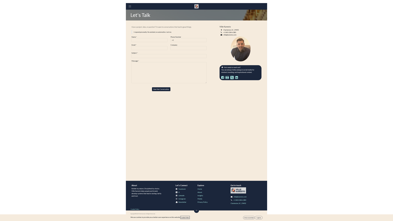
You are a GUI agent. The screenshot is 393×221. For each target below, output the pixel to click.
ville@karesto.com (240, 197)
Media (200, 199)
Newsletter (182, 202)
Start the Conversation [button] (161, 89)
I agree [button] (258, 218)
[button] (196, 210)
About (200, 192)
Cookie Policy (135, 209)
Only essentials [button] (249, 218)
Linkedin (181, 195)
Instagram (182, 199)
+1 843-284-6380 (239, 200)
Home (200, 189)
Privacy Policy (203, 202)
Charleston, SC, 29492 (238, 203)
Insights (200, 195)
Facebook (182, 189)
